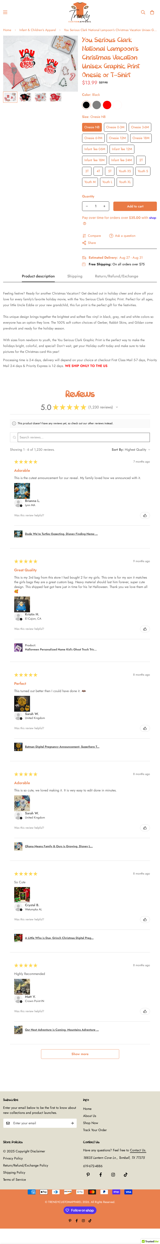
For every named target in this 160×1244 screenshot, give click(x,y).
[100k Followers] (113, 1175)
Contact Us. (138, 1150)
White (117, 105)
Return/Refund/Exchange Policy (25, 1165)
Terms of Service (14, 1179)
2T (141, 160)
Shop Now (90, 1122)
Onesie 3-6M (140, 127)
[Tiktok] (126, 1175)
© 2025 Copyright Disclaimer (24, 1151)
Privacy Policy (13, 1158)
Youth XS (125, 171)
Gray (96, 105)
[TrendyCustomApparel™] (80, 12)
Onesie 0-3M (115, 127)
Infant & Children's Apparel (37, 30)
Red (107, 105)
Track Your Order (95, 1130)
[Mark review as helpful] (145, 515)
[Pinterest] (88, 1175)
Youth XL (125, 182)
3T (87, 171)
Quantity (88, 196)
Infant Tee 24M (121, 160)
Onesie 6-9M (93, 138)
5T (109, 171)
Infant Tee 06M (94, 149)
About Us (89, 1115)
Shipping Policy (14, 1172)
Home (7, 30)
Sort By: (118, 449)
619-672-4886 (92, 1166)
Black (86, 105)
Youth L (107, 182)
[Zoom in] (69, 44)
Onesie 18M (140, 138)
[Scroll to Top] (152, 1221)
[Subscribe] (72, 1123)
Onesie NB (92, 127)
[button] (152, 12)
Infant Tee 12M (122, 149)
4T (98, 171)
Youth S (143, 171)
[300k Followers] (101, 1175)
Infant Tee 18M (94, 160)
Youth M (90, 182)
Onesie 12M (117, 138)
